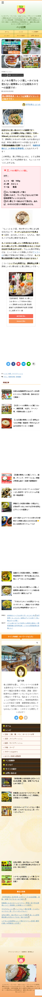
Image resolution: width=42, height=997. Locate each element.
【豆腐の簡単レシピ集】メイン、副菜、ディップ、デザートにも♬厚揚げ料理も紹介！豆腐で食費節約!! (26, 478)
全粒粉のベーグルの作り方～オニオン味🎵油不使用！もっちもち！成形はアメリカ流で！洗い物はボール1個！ (23, 617)
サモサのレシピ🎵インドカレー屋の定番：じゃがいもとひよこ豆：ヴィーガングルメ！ (26, 809)
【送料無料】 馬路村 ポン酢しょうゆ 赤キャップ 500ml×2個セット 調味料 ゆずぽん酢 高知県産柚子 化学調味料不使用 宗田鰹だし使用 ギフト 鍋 (21, 304)
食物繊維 (18, 376)
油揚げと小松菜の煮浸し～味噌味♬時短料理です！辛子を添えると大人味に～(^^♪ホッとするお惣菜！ (26, 576)
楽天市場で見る (21, 316)
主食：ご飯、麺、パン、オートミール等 (19, 734)
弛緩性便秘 (11, 376)
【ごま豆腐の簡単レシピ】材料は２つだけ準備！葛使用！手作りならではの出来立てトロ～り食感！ (26, 423)
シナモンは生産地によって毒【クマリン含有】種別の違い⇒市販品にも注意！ (26, 878)
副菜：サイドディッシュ (15, 373)
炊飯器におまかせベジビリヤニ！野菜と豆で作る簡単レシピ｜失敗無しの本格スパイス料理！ (26, 795)
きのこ (6, 376)
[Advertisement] (21, 342)
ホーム (7, 32)
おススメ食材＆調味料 (13, 756)
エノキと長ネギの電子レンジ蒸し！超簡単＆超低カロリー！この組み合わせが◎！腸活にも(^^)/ (26, 590)
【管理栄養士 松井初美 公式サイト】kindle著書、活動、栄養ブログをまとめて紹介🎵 (26, 780)
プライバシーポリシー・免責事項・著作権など (21, 952)
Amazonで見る (21, 321)
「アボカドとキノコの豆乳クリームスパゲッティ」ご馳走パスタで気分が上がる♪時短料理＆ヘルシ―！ (26, 604)
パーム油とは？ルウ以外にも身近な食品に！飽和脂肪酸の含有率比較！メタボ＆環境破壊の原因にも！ (23, 625)
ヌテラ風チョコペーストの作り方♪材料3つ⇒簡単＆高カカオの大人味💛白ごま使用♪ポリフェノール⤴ (26, 521)
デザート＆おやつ (11, 752)
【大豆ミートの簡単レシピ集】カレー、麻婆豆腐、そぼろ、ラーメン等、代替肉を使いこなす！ (26, 408)
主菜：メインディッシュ (14, 739)
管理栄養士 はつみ (32, 104)
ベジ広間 (21, 27)
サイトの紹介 (21, 35)
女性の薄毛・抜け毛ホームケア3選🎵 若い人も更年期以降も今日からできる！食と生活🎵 (26, 864)
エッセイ (7, 35)
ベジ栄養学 (35, 32)
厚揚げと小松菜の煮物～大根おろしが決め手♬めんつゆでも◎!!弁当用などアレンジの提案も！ (26, 506)
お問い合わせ (35, 35)
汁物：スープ (9, 747)
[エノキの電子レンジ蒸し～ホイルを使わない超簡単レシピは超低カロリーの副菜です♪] (24, 364)
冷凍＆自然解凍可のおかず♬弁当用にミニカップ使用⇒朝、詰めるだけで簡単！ (26, 394)
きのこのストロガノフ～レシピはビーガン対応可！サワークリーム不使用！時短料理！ (26, 492)
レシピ (21, 32)
